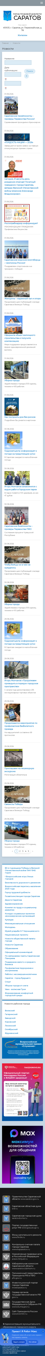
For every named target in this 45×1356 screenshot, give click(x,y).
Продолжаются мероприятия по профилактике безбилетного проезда (20, 726)
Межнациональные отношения (20, 923)
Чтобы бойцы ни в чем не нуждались (17, 566)
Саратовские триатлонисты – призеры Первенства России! (19, 117)
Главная (5, 43)
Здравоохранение (14, 904)
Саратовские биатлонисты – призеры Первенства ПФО (18, 527)
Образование (11, 948)
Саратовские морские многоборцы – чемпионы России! (22, 261)
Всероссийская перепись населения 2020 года (23, 887)
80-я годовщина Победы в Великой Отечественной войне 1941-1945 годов (22, 870)
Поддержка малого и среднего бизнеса (20, 963)
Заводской (10, 1018)
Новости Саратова (14, 945)
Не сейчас (33, 1342)
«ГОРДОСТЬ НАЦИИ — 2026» (18, 142)
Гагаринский (11, 1014)
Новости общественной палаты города (20, 939)
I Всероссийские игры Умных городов (19, 877)
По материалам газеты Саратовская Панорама (22, 957)
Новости (16, 43)
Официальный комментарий (18, 952)
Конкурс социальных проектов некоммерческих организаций (20, 914)
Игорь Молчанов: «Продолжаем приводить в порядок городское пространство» (21, 683)
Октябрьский (11, 1029)
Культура (9, 920)
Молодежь (10, 927)
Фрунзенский (11, 1033)
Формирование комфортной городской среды (19, 994)
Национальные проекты (16, 935)
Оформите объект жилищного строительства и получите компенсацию (19, 338)
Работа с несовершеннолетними (21, 974)
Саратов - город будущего (18, 978)
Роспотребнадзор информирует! (21, 223)
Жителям (22, 35)
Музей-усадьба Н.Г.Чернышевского (22, 931)
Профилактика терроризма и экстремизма (19, 969)
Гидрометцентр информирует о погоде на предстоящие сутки (20, 452)
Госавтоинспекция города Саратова (22, 896)
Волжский (10, 1010)
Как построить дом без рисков (19, 417)
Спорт (8, 982)
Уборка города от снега (16, 985)
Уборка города (11, 380)
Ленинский (10, 1026)
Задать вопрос (19, 1342)
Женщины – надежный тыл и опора (22, 298)
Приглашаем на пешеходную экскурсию (19, 770)
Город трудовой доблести (17, 892)
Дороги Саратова (13, 900)
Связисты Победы (13, 804)
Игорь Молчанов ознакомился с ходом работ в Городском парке (20, 488)
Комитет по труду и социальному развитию (20, 908)
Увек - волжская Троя (15, 989)
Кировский (10, 1022)
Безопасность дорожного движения (22, 882)
